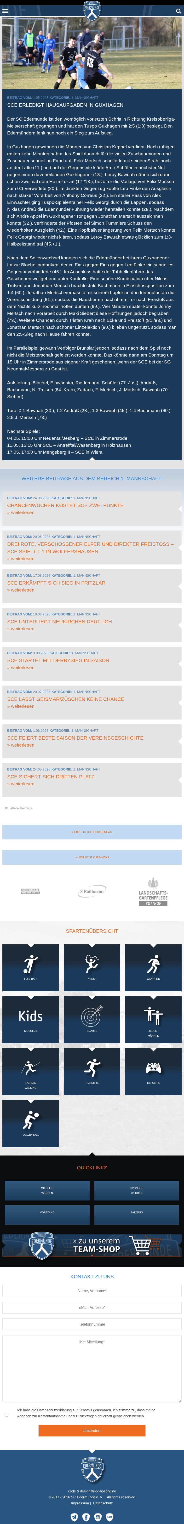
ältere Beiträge (21, 808)
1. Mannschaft (84, 98)
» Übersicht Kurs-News (92, 857)
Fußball (30, 978)
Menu (5, 9)
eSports (153, 1082)
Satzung (137, 1212)
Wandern (153, 978)
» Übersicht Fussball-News (92, 832)
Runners (92, 1082)
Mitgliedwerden (47, 1191)
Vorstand (47, 1212)
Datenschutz (103, 1503)
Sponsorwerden (137, 1191)
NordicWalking (31, 1085)
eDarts (92, 1030)
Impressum (80, 1503)
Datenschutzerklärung (54, 1410)
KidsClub (30, 1030)
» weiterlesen (20, 512)
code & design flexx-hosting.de (92, 1491)
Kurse (92, 978)
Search (178, 9)
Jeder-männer (153, 1033)
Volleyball (31, 1134)
